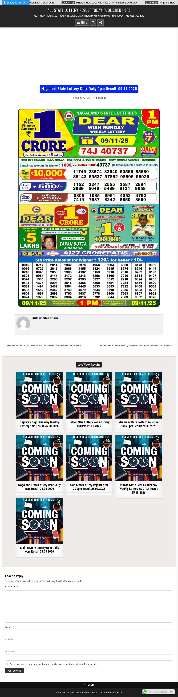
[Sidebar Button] (100, 22)
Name (9, 627)
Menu (83, 22)
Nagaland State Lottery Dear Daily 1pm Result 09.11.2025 (89, 88)
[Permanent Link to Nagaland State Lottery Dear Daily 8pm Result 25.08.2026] (39, 458)
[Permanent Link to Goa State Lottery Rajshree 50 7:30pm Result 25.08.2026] (89, 458)
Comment (11, 586)
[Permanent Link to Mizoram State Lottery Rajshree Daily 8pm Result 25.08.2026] (138, 395)
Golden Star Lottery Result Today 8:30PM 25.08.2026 (89, 424)
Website (9, 651)
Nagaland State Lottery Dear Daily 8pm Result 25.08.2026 (39, 487)
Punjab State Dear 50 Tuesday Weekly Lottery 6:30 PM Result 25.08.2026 (138, 488)
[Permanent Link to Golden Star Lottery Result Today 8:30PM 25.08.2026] (89, 395)
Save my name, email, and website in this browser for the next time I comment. (53, 664)
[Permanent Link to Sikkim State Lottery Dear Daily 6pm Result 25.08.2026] (39, 521)
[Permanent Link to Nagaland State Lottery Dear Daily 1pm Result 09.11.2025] (89, 205)
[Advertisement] (89, 58)
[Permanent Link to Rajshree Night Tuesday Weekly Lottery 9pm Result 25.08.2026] (39, 395)
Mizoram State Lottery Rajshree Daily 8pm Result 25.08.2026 (138, 424)
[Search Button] (93, 22)
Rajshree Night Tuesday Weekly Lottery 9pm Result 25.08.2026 (39, 424)
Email (9, 639)
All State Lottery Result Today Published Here (88, 10)
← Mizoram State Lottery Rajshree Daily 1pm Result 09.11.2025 (42, 345)
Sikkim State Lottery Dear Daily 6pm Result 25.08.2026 (39, 549)
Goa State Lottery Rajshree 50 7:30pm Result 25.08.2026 (89, 487)
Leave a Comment (98, 98)
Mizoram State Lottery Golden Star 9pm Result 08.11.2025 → (137, 345)
